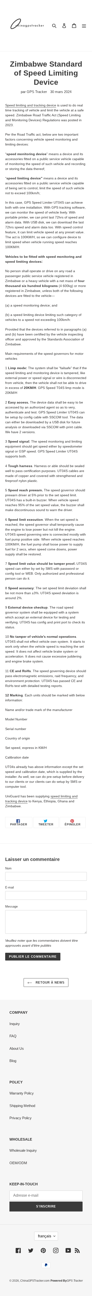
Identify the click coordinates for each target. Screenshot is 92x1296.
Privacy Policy (20, 1118)
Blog (12, 1061)
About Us (16, 1048)
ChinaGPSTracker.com (35, 1280)
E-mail (9, 887)
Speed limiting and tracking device (30, 105)
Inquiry (14, 1024)
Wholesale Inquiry (23, 1150)
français (44, 1236)
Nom (8, 868)
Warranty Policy (21, 1093)
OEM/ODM (18, 1163)
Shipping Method (22, 1106)
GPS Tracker (75, 1280)
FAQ (13, 1036)
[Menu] (84, 25)
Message (11, 906)
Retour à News (49, 982)
